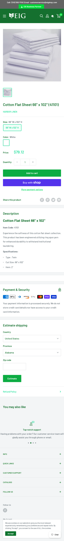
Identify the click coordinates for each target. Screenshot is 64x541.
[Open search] (41, 16)
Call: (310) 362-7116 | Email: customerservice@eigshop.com (32, 2)
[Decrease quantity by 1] (17, 162)
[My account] (47, 16)
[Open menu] (4, 16)
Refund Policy (9, 391)
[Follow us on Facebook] (5, 510)
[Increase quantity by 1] (33, 162)
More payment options (32, 189)
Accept (11, 533)
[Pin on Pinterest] (48, 200)
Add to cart (32, 173)
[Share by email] (59, 200)
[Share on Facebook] (42, 200)
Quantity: (7, 162)
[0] (58, 16)
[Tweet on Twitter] (53, 200)
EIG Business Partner (32, 6)
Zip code (7, 360)
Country (7, 332)
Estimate (12, 378)
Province (7, 346)
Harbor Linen (10, 111)
